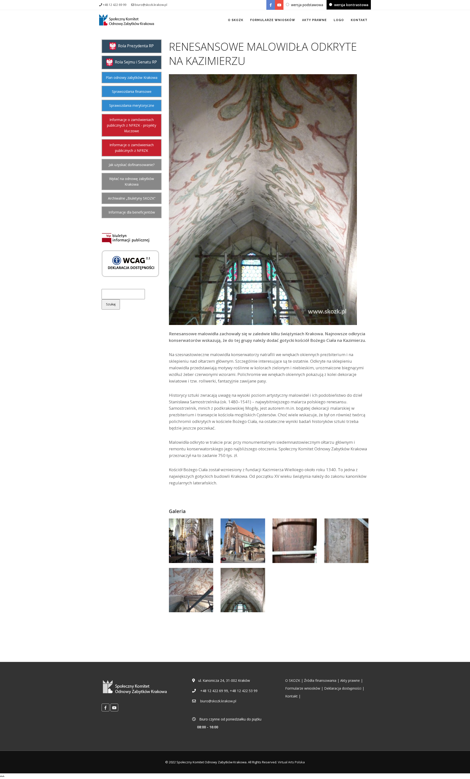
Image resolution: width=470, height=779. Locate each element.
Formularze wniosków (302, 688)
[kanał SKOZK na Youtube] (279, 5)
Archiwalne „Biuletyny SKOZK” (131, 198)
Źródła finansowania (320, 680)
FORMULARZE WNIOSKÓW (272, 20)
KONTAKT (359, 20)
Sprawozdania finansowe (132, 91)
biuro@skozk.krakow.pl (150, 5)
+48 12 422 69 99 (114, 5)
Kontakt (291, 696)
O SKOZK (235, 20)
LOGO (339, 20)
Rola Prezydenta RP (135, 45)
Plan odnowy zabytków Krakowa (131, 77)
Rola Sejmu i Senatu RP (135, 62)
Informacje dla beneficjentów (131, 212)
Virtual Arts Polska (291, 762)
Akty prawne (350, 680)
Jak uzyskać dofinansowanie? (131, 164)
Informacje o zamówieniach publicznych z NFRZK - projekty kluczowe (131, 125)
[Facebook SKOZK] (270, 5)
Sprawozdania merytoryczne (131, 105)
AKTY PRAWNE (314, 20)
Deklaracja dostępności (342, 688)
